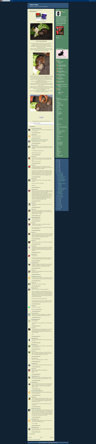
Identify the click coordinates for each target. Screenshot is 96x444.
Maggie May (34, 338)
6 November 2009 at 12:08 (36, 268)
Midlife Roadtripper (35, 217)
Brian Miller (34, 382)
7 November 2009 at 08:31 (36, 380)
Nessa (33, 305)
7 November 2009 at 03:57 (36, 374)
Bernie (33, 209)
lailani (58, 154)
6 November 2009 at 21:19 (36, 361)
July (59, 199)
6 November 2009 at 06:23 (36, 238)
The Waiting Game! (61, 189)
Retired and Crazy (60, 136)
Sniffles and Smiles (35, 408)
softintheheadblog (59, 155)
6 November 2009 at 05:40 (36, 230)
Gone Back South (60, 118)
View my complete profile (61, 23)
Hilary (33, 240)
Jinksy (33, 282)
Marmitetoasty (59, 124)
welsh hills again (61, 81)
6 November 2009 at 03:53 (36, 207)
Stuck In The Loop (61, 178)
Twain (58, 147)
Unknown (33, 134)
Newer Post (30, 437)
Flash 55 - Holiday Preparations (37, 309)
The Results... (60, 187)
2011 (58, 169)
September (60, 196)
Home (41, 437)
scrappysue (34, 363)
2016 (58, 162)
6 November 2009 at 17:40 (36, 336)
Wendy (58, 150)
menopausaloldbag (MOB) (36, 390)
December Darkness (61, 78)
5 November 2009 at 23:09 (36, 132)
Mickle (58, 128)
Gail (57, 117)
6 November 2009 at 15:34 (36, 311)
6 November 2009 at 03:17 (36, 187)
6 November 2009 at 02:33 (36, 154)
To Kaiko (59, 182)
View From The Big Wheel (62, 188)
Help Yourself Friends (61, 180)
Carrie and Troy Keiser (36, 128)
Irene (33, 327)
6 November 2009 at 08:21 (36, 260)
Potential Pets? (60, 191)
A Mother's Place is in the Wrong (62, 99)
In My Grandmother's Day (62, 179)
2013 (58, 166)
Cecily (41, 21)
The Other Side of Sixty (62, 65)
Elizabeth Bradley (35, 319)
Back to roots (60, 62)
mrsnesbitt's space (61, 74)
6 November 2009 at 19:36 (36, 356)
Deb (57, 110)
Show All (67, 96)
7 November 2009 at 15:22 (36, 395)
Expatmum (58, 114)
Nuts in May (34, 5)
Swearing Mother (59, 143)
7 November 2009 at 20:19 (36, 406)
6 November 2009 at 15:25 (36, 303)
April (59, 203)
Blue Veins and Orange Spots (62, 86)
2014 (58, 165)
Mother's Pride (59, 132)
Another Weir (60, 192)
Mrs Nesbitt (59, 133)
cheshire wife (34, 313)
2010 (58, 170)
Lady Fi (58, 122)
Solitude (59, 93)
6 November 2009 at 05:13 (36, 215)
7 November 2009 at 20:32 (36, 417)
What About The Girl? (35, 276)
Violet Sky (58, 148)
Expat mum (34, 189)
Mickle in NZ (34, 145)
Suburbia (33, 254)
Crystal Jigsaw (59, 109)
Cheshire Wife (60, 68)
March (59, 204)
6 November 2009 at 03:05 (36, 176)
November (59, 174)
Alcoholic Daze (60, 61)
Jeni (57, 121)
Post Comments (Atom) (36, 439)
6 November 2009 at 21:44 (36, 366)
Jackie (33, 368)
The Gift (59, 89)
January (59, 207)
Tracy (58, 146)
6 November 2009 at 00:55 (36, 143)
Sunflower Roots (61, 71)
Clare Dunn (58, 107)
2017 (58, 161)
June (59, 200)
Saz (57, 140)
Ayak (33, 222)
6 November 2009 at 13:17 (36, 274)
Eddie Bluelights (35, 376)
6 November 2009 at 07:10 (36, 252)
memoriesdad (34, 262)
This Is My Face (59, 144)
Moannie (58, 129)
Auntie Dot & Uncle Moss (62, 75)
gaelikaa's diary (60, 92)
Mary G (58, 125)
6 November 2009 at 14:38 (36, 280)
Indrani (33, 156)
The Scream (60, 185)
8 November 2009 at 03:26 (36, 425)
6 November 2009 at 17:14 (36, 317)
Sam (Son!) (58, 139)
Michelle (33, 178)
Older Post (52, 437)
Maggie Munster (60, 193)
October (59, 195)
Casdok (58, 106)
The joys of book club (61, 82)
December (59, 173)
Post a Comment (32, 433)
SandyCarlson (34, 419)
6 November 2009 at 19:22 (36, 342)
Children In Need (60, 175)
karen (33, 232)
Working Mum (34, 427)
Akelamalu (33, 344)
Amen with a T (59, 103)
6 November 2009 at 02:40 (36, 163)
